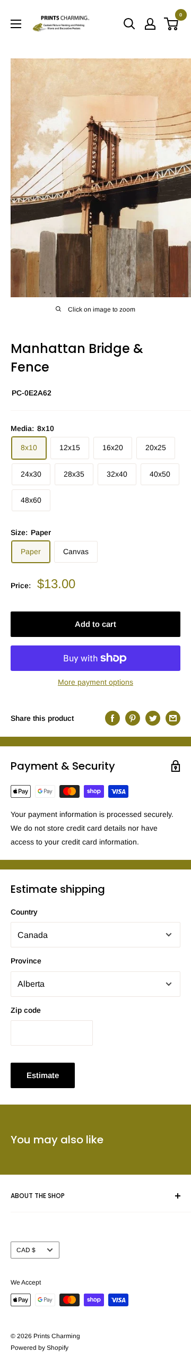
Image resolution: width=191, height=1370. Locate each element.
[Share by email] (173, 718)
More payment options (95, 682)
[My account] (150, 24)
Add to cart (95, 623)
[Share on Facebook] (112, 718)
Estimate (43, 1075)
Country (24, 912)
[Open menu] (16, 24)
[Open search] (129, 24)
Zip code (26, 1010)
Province (26, 961)
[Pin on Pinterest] (132, 718)
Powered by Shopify (39, 1347)
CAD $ (26, 1250)
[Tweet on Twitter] (152, 718)
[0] (171, 24)
